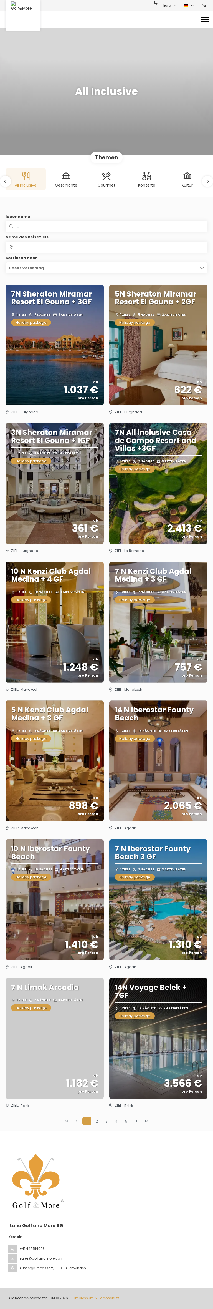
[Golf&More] (23, 15)
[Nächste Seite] (136, 1121)
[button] (5, 181)
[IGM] (36, 1181)
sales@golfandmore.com (41, 1258)
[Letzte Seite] (146, 1121)
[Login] (203, 5)
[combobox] (106, 247)
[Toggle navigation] (205, 19)
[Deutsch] (189, 5)
